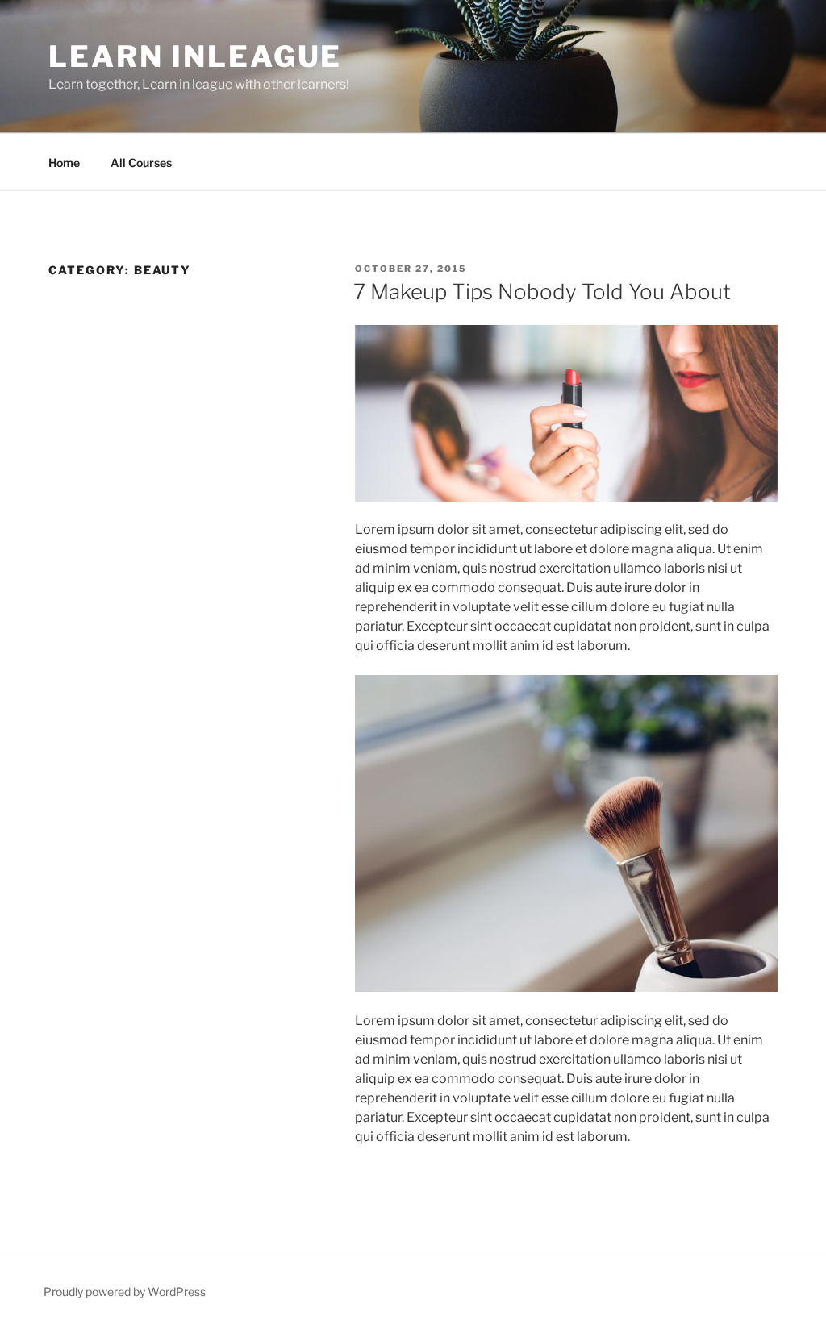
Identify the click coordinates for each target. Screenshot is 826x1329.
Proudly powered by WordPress (125, 1291)
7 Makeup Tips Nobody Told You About (542, 291)
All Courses (141, 162)
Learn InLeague (195, 56)
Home (64, 162)
